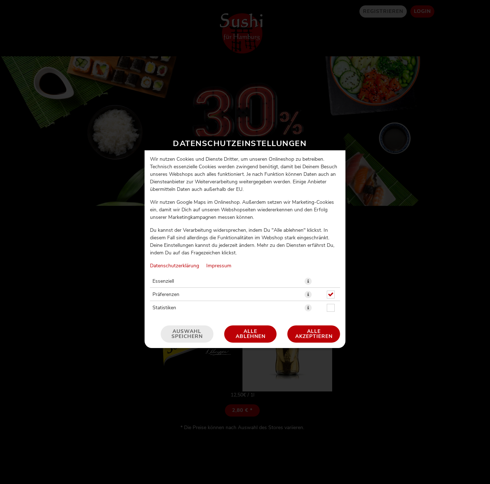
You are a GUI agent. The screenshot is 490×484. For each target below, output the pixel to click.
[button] (308, 281)
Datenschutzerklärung (174, 265)
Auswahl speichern (187, 334)
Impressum (218, 265)
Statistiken (164, 307)
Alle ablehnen (250, 334)
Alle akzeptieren (314, 334)
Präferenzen (165, 294)
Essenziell (163, 281)
